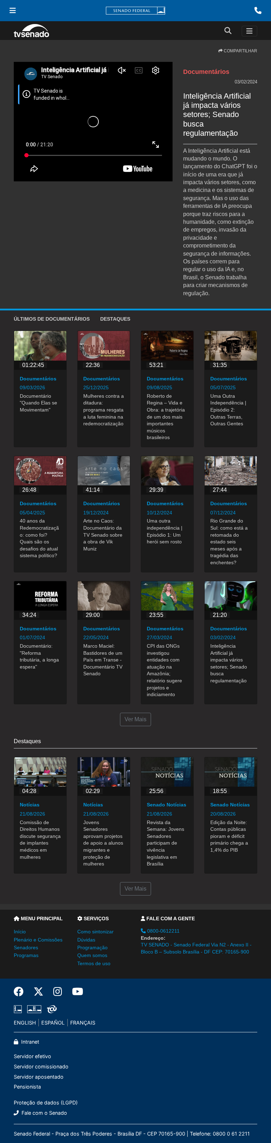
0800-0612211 (163, 931)
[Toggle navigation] (249, 31)
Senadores (26, 947)
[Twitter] (38, 991)
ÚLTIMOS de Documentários (52, 319)
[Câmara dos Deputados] (19, 1009)
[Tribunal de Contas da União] (50, 1009)
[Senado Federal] (135, 11)
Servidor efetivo (32, 1056)
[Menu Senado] (13, 10)
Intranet (29, 1042)
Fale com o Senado (43, 1113)
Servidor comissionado (41, 1066)
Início (20, 931)
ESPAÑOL (53, 1023)
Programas (26, 955)
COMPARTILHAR (240, 50)
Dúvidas (86, 940)
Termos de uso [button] (93, 963)
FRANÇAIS (82, 1023)
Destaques (115, 319)
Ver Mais (135, 719)
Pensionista (27, 1087)
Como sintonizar (95, 931)
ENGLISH (25, 1023)
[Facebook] (21, 991)
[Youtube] (75, 991)
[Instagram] (57, 991)
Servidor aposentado (39, 1077)
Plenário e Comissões (38, 940)
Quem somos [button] (92, 955)
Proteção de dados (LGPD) (46, 1103)
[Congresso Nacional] (34, 1009)
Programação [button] (92, 947)
